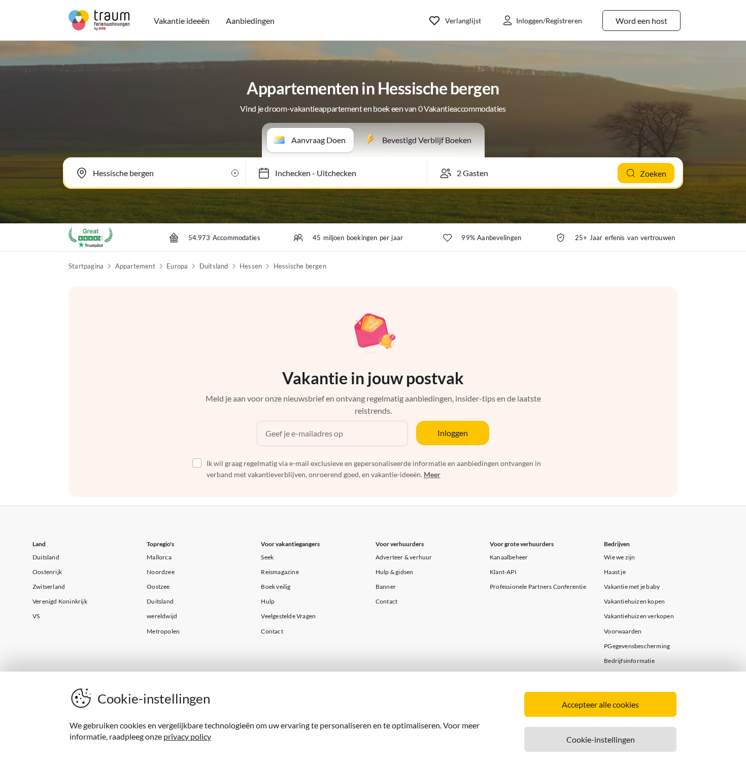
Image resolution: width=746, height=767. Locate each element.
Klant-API (503, 572)
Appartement (135, 266)
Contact (272, 631)
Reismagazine (279, 572)
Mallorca (159, 557)
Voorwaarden (622, 631)
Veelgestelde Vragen (288, 616)
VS (36, 616)
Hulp (268, 601)
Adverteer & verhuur (404, 557)
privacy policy (187, 736)
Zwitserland (48, 586)
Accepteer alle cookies (600, 704)
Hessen (251, 266)
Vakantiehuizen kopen (634, 601)
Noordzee (161, 572)
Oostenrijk (47, 572)
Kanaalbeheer (509, 557)
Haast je (615, 572)
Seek (267, 557)
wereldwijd (162, 616)
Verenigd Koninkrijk (59, 601)
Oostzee (158, 586)
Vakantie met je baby (632, 586)
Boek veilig (275, 586)
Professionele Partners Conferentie (538, 586)
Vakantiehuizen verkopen (639, 616)
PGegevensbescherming (637, 646)
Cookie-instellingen (600, 739)
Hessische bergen (300, 266)
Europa (177, 266)
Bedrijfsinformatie (629, 660)
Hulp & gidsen (395, 572)
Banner (386, 586)
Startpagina (86, 266)
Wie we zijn (619, 557)
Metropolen (163, 631)
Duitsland (213, 266)
